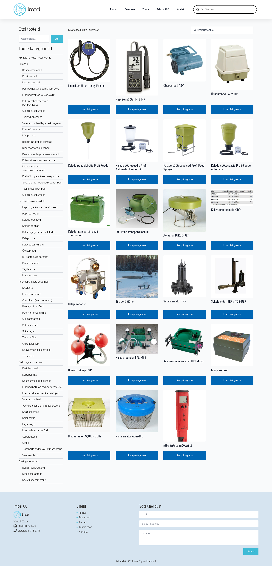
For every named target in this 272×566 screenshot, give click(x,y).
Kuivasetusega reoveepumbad (39, 160)
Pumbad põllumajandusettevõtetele (42, 387)
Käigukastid (28, 418)
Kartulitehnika (29, 374)
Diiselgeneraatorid (32, 473)
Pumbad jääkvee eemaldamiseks (40, 88)
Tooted (146, 9)
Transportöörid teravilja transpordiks (42, 449)
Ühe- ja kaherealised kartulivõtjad (40, 393)
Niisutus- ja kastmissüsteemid (35, 57)
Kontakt (181, 9)
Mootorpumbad (31, 82)
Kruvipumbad (29, 76)
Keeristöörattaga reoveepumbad (40, 154)
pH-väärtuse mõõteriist (35, 256)
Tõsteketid (28, 356)
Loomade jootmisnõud (35, 430)
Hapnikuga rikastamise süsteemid (40, 207)
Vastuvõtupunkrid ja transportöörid (41, 405)
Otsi (57, 38)
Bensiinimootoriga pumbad (37, 141)
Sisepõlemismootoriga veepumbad (42, 182)
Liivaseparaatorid (31, 294)
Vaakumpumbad (31, 399)
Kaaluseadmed (30, 411)
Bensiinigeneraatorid (33, 467)
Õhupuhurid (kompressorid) (37, 300)
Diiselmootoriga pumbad (36, 147)
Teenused (130, 9)
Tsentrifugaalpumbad (33, 188)
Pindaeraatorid (30, 263)
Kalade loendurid (31, 219)
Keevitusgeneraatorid (34, 480)
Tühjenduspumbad (32, 116)
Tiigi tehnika (28, 269)
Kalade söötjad (30, 225)
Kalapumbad (29, 238)
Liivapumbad (29, 135)
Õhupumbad (29, 250)
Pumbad (23, 63)
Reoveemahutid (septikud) (36, 349)
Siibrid (25, 442)
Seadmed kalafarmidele (32, 201)
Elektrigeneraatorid (29, 461)
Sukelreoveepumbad (33, 110)
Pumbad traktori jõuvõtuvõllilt (38, 94)
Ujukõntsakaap (30, 343)
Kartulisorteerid (30, 368)
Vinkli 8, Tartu (21, 521)
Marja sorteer (29, 275)
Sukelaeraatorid (31, 318)
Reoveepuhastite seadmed (33, 281)
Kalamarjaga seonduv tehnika (38, 232)
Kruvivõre (27, 287)
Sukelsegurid (29, 331)
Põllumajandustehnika (30, 362)
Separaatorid (29, 436)
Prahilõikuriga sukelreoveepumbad (41, 176)
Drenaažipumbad (31, 129)
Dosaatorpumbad (32, 70)
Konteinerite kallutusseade (36, 380)
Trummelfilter (29, 337)
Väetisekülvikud (30, 455)
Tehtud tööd (163, 9)
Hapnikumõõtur (30, 213)
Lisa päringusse (89, 109)
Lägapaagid (28, 424)
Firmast (114, 9)
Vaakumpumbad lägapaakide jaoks (41, 123)
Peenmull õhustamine (34, 312)
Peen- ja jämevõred (33, 306)
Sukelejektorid (30, 325)
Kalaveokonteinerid (33, 244)
